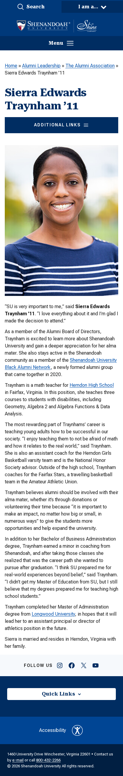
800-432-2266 (48, 760)
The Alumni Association (90, 66)
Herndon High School (92, 385)
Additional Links (57, 124)
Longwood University (53, 614)
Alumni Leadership (41, 66)
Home (11, 66)
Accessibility (52, 730)
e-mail (18, 760)
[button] (30, 7)
